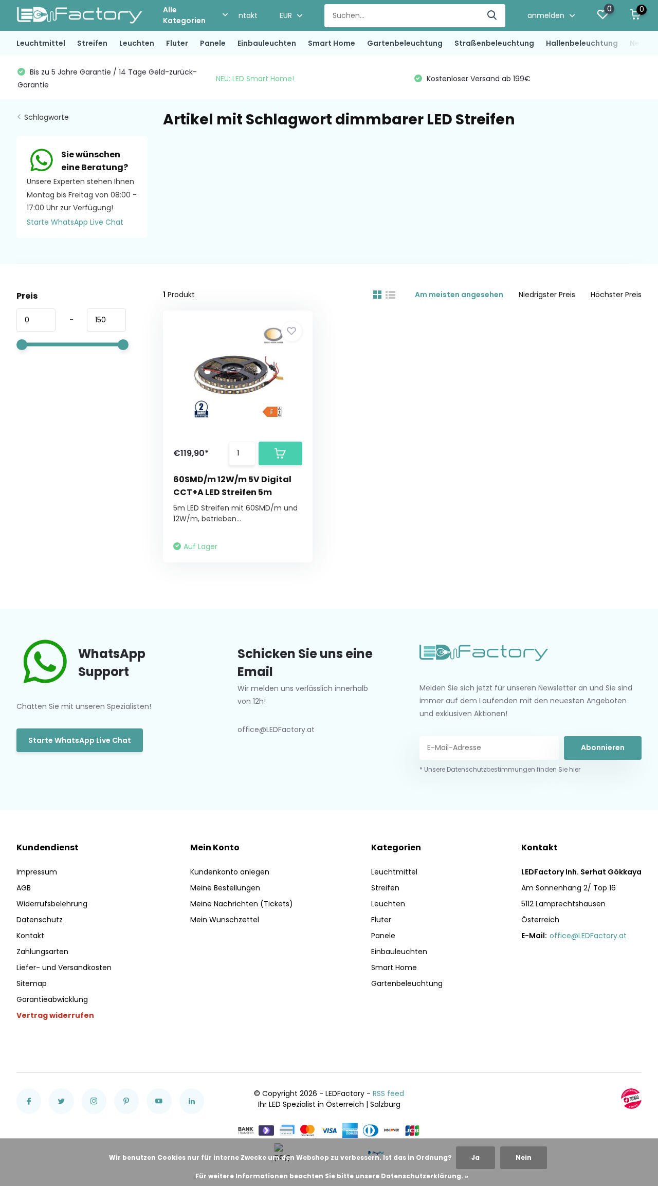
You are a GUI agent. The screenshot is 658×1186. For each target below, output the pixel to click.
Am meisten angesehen (459, 294)
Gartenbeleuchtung (405, 43)
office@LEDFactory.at (588, 935)
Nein (524, 1157)
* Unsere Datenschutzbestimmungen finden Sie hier (499, 769)
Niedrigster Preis (547, 294)
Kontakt (244, 15)
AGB (23, 888)
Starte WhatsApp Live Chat (75, 222)
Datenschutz (39, 920)
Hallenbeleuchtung (582, 43)
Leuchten (136, 43)
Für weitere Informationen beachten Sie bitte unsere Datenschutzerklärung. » (331, 1176)
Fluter (177, 43)
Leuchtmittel (40, 43)
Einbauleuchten (266, 43)
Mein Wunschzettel (224, 920)
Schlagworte (46, 117)
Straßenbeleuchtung (494, 43)
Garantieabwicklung (52, 999)
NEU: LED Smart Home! (255, 79)
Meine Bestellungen (225, 888)
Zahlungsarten (42, 951)
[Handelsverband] (631, 1098)
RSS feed (388, 1093)
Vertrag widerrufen (55, 1015)
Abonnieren (603, 747)
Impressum (36, 872)
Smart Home (331, 43)
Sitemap (31, 983)
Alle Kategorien (184, 15)
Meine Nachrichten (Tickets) (241, 904)
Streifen (92, 43)
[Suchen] (492, 15)
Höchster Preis (616, 294)
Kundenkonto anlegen (229, 872)
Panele (213, 43)
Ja (475, 1157)
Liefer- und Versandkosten (64, 967)
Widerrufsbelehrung (51, 904)
